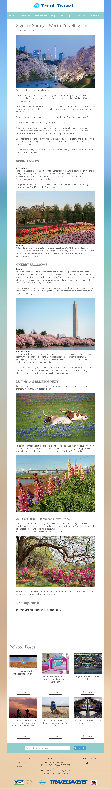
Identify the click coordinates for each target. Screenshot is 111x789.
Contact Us (80, 15)
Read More (23, 692)
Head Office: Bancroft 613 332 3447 (57, 766)
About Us (22, 762)
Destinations (40, 15)
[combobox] (47, 748)
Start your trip (80, 748)
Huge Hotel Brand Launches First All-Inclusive (87, 677)
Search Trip (65, 15)
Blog (53, 15)
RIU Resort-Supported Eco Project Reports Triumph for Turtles (55, 723)
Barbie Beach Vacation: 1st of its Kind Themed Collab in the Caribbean (55, 679)
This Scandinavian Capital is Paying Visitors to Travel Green (23, 672)
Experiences (24, 15)
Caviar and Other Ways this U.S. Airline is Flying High (87, 721)
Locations (94, 15)
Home (11, 15)
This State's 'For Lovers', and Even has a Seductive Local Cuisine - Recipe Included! (23, 723)
